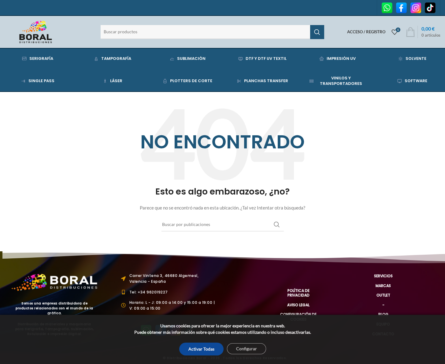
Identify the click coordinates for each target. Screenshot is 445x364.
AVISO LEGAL (298, 305)
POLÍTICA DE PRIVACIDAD (298, 293)
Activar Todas (201, 348)
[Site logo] (36, 31)
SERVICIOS (383, 275)
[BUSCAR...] (317, 32)
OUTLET (383, 295)
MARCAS (383, 285)
